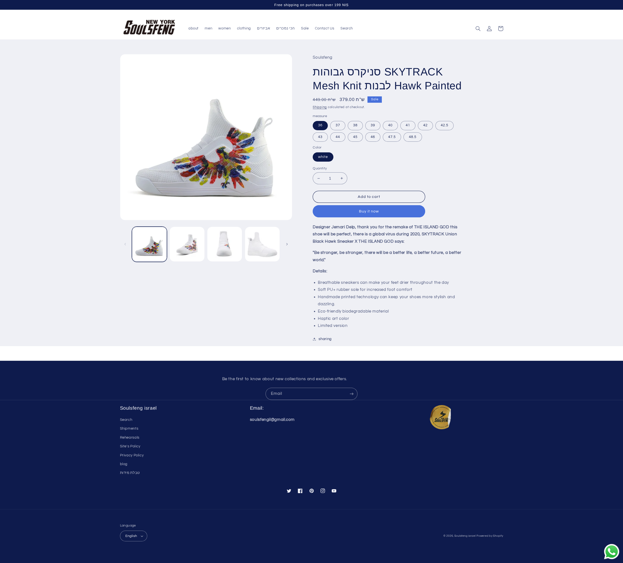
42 (425, 125)
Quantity (320, 168)
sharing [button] (325, 339)
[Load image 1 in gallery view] (149, 244)
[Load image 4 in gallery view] (262, 244)
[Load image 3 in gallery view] (224, 244)
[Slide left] (125, 244)
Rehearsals (129, 437)
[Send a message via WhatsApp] (612, 552)
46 (373, 137)
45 (355, 137)
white (323, 157)
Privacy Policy (132, 455)
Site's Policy (130, 446)
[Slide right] (287, 244)
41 (408, 125)
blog (124, 464)
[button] (478, 28)
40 (390, 125)
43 (320, 137)
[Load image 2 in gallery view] (186, 244)
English (131, 536)
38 (355, 125)
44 (338, 137)
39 (373, 125)
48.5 (412, 137)
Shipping (320, 107)
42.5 (444, 125)
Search (126, 420)
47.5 (392, 137)
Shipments (129, 428)
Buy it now (369, 211)
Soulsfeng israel (465, 536)
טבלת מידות (130, 473)
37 (338, 125)
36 (320, 125)
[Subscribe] (351, 394)
